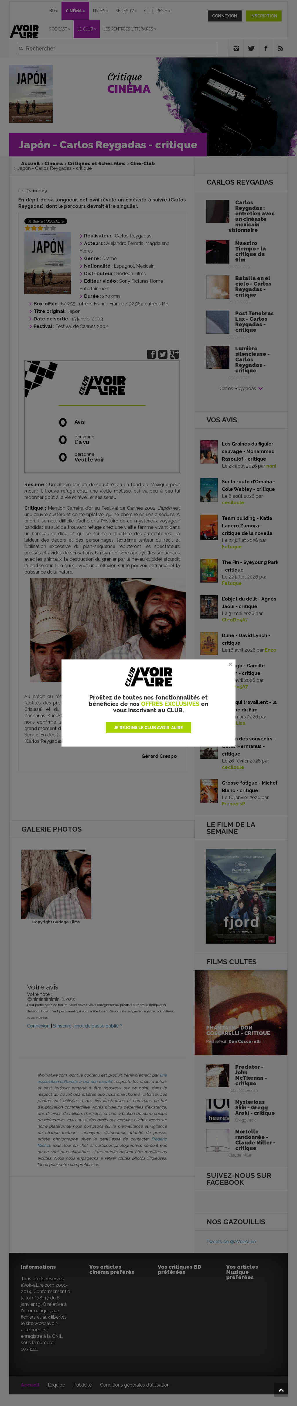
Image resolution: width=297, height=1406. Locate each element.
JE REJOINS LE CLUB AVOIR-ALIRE (148, 727)
